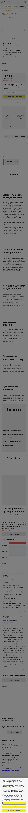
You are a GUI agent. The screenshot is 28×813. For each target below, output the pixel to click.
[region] (14, 795)
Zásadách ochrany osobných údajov (13, 796)
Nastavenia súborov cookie (14, 803)
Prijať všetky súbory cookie (14, 810)
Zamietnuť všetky (14, 806)
